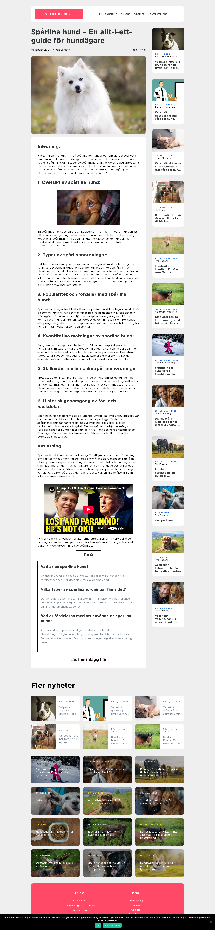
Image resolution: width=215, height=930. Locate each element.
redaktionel (138, 49)
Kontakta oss (157, 14)
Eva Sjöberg (161, 261)
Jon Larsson (62, 49)
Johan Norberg (163, 158)
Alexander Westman (166, 57)
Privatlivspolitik (112, 925)
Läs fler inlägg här (88, 659)
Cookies (139, 14)
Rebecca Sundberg (165, 107)
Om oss (125, 14)
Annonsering (108, 14)
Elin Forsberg (162, 210)
